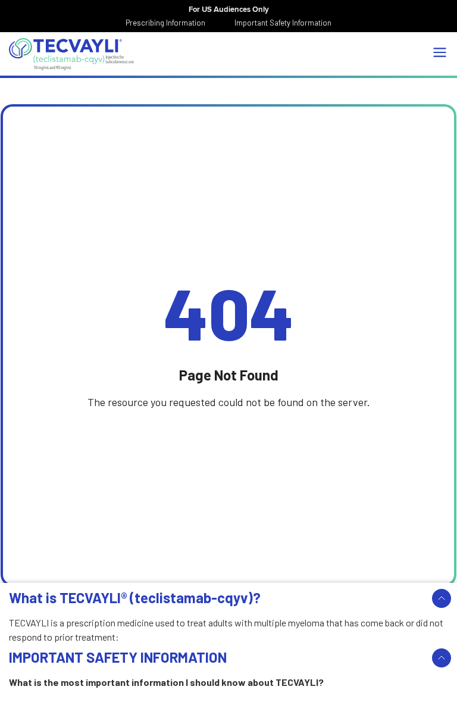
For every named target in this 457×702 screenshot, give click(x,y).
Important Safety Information (282, 22)
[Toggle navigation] (439, 52)
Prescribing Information (165, 22)
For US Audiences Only (229, 9)
